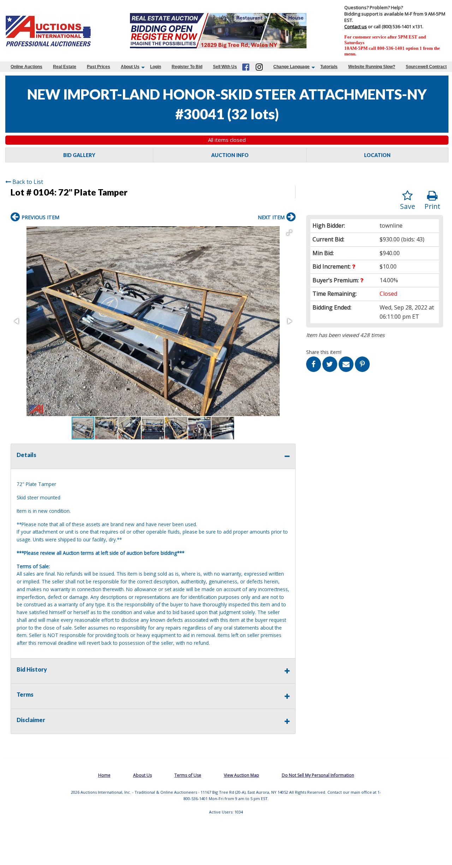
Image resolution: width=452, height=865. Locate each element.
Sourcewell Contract (426, 66)
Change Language (291, 66)
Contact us (355, 26)
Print (432, 206)
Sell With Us (225, 66)
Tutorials (329, 66)
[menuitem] (26, 66)
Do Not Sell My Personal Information (318, 775)
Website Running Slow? (371, 66)
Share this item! (323, 352)
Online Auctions (26, 66)
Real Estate (64, 66)
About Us (130, 66)
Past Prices (98, 66)
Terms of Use (187, 775)
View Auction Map (241, 775)
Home (104, 775)
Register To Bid (187, 66)
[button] (289, 232)
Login (155, 66)
